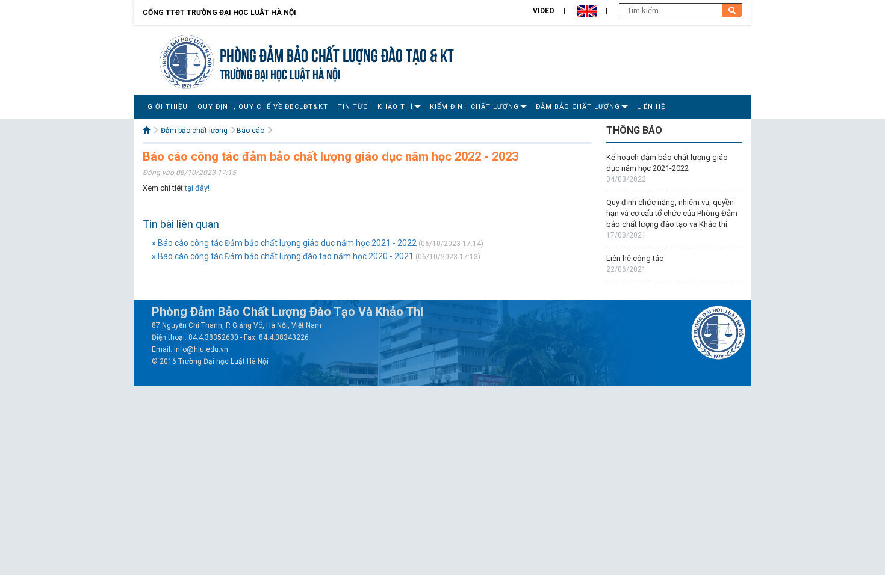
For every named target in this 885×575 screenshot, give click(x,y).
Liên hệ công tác (634, 258)
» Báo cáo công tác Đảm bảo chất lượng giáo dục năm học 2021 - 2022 (284, 243)
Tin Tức (353, 107)
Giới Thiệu (168, 107)
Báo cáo (250, 130)
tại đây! (197, 187)
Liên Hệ (651, 107)
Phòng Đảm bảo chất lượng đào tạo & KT (337, 54)
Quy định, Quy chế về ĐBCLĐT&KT (262, 107)
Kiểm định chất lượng (474, 107)
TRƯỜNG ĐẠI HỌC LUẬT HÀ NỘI (280, 73)
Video (543, 11)
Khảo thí (395, 107)
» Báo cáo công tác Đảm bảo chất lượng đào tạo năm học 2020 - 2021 (283, 256)
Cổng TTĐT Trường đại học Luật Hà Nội (219, 12)
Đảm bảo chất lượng (578, 107)
